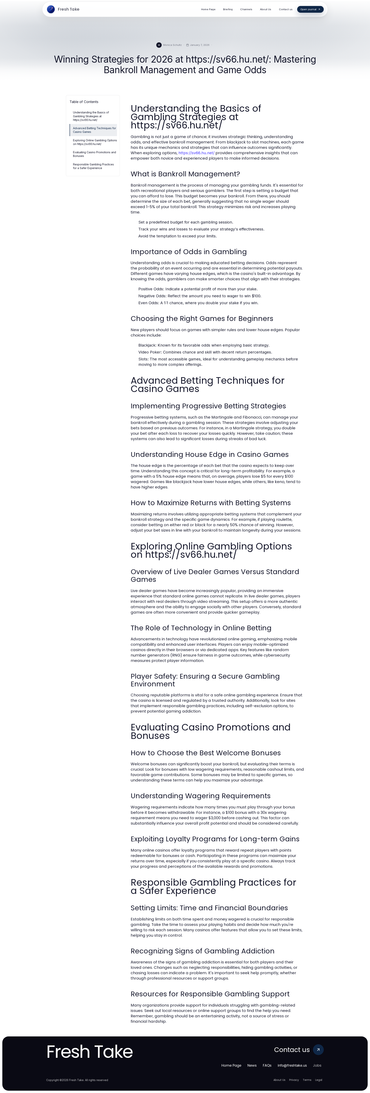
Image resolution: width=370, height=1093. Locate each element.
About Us (279, 1080)
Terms (307, 1080)
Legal (318, 1080)
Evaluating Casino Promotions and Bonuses (94, 154)
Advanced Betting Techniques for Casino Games (94, 129)
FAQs (267, 1065)
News (252, 1065)
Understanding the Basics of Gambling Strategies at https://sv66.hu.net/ (91, 116)
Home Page (231, 1065)
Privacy (294, 1080)
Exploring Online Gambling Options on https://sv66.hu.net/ (95, 142)
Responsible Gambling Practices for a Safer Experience (93, 166)
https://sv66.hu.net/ (196, 153)
